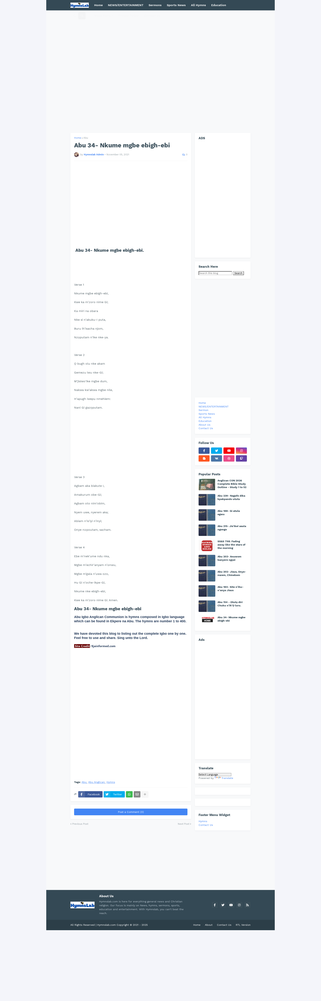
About (209, 924)
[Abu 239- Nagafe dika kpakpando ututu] (207, 500)
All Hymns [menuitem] (198, 5)
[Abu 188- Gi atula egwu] (207, 515)
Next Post (183, 824)
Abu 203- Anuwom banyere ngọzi (229, 558)
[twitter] (216, 450)
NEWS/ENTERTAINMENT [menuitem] (125, 5)
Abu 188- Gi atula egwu (229, 512)
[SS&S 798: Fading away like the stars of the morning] (207, 545)
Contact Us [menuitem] (152, 15)
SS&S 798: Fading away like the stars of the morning (231, 544)
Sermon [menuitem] (203, 410)
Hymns (110, 782)
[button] (74, 15)
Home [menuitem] (98, 5)
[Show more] (145, 794)
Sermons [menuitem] (155, 5)
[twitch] (241, 458)
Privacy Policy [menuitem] (128, 15)
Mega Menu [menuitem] (102, 15)
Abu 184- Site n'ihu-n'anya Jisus (230, 588)
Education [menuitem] (218, 5)
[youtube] (228, 450)
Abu (85, 138)
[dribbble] (228, 458)
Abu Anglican (96, 782)
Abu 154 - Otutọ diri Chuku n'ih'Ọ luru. (230, 604)
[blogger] (204, 458)
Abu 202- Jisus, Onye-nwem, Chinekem (232, 573)
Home (77, 138)
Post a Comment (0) (131, 811)
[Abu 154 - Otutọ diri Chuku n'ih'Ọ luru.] (207, 606)
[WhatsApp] (129, 794)
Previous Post (80, 824)
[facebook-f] (204, 450)
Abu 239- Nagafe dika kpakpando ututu (231, 497)
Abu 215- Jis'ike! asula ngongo (232, 528)
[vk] (216, 458)
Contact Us (206, 824)
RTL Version (243, 924)
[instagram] (241, 450)
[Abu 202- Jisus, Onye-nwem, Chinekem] (207, 576)
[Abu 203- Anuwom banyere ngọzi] (207, 560)
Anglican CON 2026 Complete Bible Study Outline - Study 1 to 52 (232, 484)
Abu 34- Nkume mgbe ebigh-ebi (231, 619)
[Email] (137, 794)
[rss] (247, 905)
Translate (227, 778)
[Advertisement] (160, 71)
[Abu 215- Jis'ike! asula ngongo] (207, 530)
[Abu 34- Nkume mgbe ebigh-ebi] (207, 621)
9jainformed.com (103, 646)
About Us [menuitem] (204, 424)
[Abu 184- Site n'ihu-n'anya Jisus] (207, 591)
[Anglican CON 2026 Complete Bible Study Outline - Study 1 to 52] (207, 484)
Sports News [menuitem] (176, 5)
